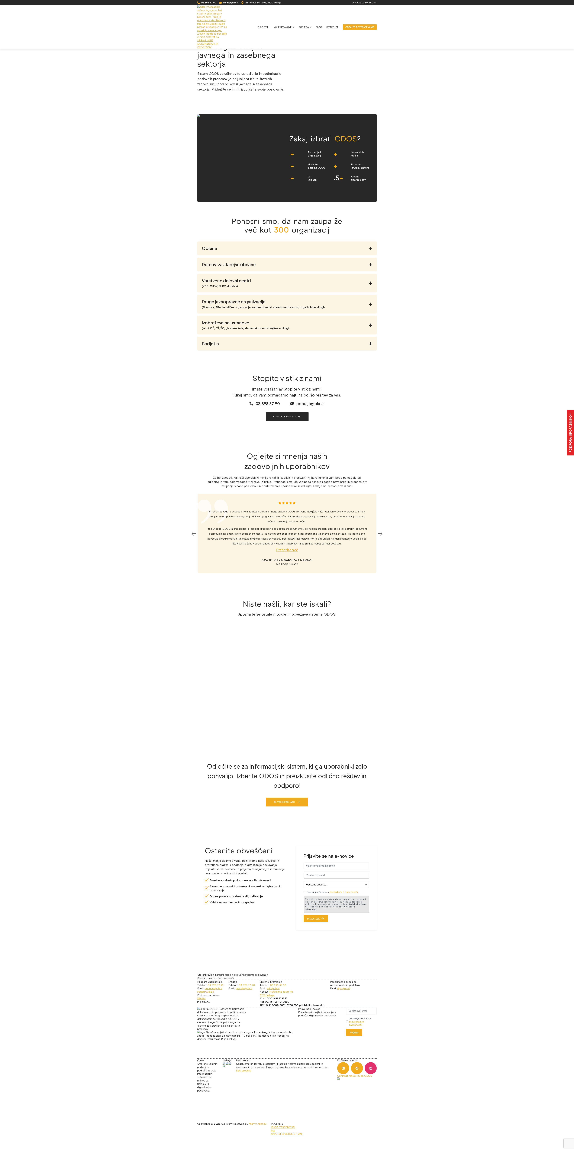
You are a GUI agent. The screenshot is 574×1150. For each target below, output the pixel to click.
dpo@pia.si (343, 988)
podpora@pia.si (213, 988)
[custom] (343, 1068)
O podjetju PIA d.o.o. (364, 2)
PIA (273, 1130)
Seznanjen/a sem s (332, 892)
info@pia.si (273, 988)
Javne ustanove (283, 27)
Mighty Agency (257, 1123)
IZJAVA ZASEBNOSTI (283, 1127)
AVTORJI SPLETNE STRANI (286, 1133)
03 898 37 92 (216, 985)
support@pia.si (205, 991)
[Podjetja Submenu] (311, 27)
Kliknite (201, 998)
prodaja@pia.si (244, 988)
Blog (319, 27)
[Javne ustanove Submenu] (294, 27)
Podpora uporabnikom (570, 432)
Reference (332, 27)
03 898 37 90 (247, 985)
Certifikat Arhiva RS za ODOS (354, 1075)
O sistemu (263, 27)
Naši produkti (243, 1070)
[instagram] (371, 1068)
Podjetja (304, 27)
